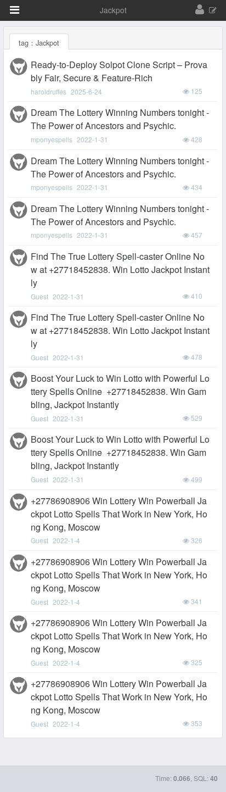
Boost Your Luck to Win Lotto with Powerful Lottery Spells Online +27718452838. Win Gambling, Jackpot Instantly (120, 391)
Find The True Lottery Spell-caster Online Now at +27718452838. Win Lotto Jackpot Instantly (120, 269)
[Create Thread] (213, 10)
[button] (14, 10)
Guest (39, 296)
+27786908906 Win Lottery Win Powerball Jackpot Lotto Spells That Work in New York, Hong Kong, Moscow (119, 513)
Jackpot (113, 9)
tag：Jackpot (39, 42)
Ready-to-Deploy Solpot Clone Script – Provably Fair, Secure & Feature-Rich (119, 71)
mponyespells (51, 139)
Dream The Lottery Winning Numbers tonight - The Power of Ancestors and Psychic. (120, 119)
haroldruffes (48, 91)
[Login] (199, 10)
